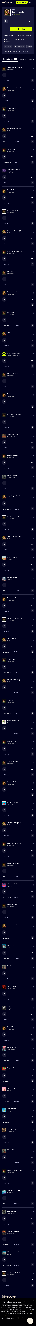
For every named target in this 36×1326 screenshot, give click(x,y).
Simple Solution (12, 904)
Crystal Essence (12, 1027)
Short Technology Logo (14, 823)
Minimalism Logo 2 (13, 1252)
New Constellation (13, 721)
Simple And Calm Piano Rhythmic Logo (14, 1170)
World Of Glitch (12, 884)
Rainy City (10, 333)
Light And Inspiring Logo (14, 925)
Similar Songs (9, 59)
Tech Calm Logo (12, 373)
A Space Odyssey (13, 1068)
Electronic (8, 46)
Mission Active (12, 475)
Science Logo (11, 741)
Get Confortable (12, 966)
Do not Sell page (6, 1315)
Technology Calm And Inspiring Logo (14, 598)
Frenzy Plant (11, 1088)
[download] (32, 80)
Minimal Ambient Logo (14, 618)
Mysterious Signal (13, 863)
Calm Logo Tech (12, 108)
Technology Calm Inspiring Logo (14, 128)
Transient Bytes (12, 1047)
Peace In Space (12, 986)
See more (29, 35)
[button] (18, 1318)
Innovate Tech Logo (13, 516)
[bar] (33, 2)
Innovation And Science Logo (14, 251)
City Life (10, 1006)
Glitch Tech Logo (12, 435)
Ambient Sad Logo (13, 782)
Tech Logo (10, 271)
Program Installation (13, 169)
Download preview (9, 51)
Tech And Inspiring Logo (14, 292)
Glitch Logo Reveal (13, 1231)
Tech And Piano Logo (14, 231)
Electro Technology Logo (14, 1272)
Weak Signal (11, 312)
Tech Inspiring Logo (13, 210)
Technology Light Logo (14, 394)
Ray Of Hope (11, 149)
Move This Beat (12, 577)
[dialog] (18, 1312)
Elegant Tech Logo (13, 455)
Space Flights (11, 700)
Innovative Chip (12, 557)
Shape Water (11, 639)
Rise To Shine (11, 1109)
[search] (30, 2)
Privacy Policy (29, 1311)
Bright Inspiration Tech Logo (14, 496)
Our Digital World (12, 1129)
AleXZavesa (17, 14)
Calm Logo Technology (14, 67)
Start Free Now (21, 2)
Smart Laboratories (13, 353)
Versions (23, 59)
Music (13, 9)
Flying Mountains (12, 761)
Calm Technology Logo (14, 190)
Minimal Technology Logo (14, 680)
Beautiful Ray (11, 1211)
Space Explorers (12, 659)
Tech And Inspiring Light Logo (14, 88)
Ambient (30, 46)
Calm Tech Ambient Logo (14, 537)
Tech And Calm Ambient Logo (14, 414)
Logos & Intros (19, 46)
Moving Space (11, 945)
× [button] (33, 1300)
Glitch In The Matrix (13, 1190)
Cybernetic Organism (14, 843)
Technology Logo (12, 802)
